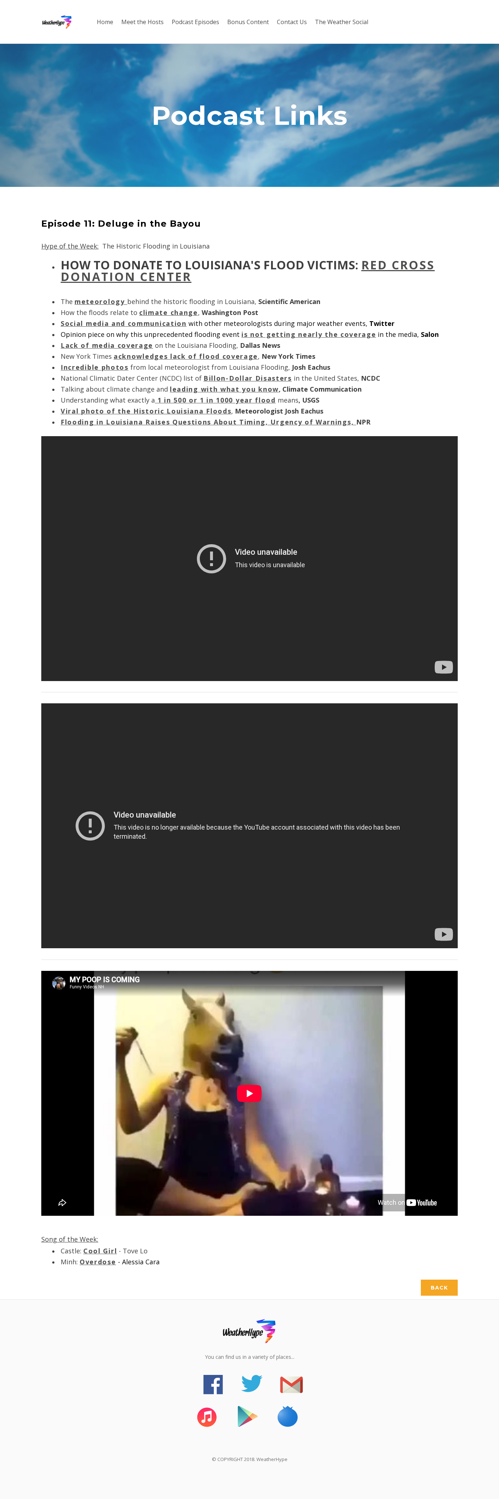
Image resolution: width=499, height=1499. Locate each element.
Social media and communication (124, 323)
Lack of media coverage (107, 345)
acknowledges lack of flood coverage (186, 356)
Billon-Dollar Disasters (247, 378)
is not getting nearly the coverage (308, 334)
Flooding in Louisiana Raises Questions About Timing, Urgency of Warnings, (208, 422)
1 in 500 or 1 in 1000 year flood (215, 400)
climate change (168, 312)
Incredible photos (95, 367)
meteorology (101, 301)
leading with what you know (224, 389)
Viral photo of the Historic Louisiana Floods (146, 411)
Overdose (98, 1261)
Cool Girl (100, 1250)
